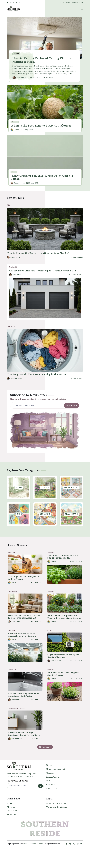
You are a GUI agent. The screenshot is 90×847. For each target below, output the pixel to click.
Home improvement (55, 769)
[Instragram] (70, 844)
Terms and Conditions (56, 807)
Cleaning (50, 785)
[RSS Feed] (20, 3)
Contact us (12, 811)
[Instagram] (11, 3)
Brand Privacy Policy (56, 803)
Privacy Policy (77, 3)
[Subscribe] (40, 786)
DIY (48, 781)
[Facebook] (8, 3)
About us (11, 807)
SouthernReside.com (33, 844)
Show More (44, 747)
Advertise (11, 814)
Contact (66, 3)
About (58, 3)
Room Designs (53, 777)
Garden (50, 773)
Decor (49, 765)
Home (9, 803)
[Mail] (17, 3)
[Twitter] (14, 3)
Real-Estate (51, 789)
